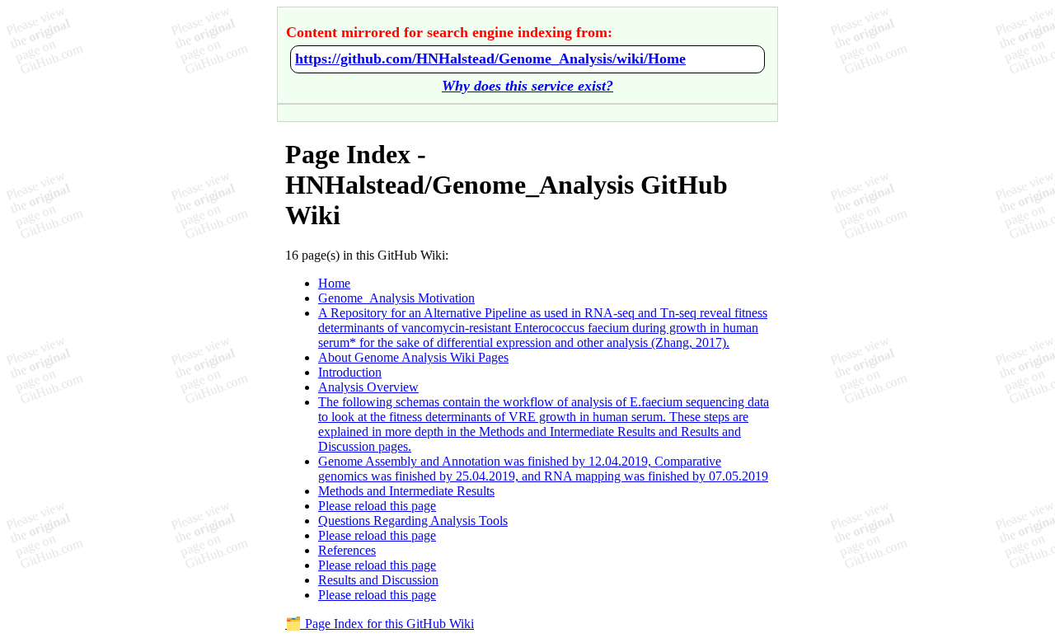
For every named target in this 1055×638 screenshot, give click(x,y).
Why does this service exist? (527, 85)
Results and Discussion (378, 580)
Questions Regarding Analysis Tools (413, 521)
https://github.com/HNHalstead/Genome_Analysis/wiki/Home (490, 58)
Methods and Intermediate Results (406, 491)
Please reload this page (377, 506)
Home (334, 283)
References (347, 550)
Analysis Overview (368, 387)
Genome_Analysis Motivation (396, 298)
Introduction (350, 372)
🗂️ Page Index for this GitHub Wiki (379, 624)
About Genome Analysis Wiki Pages (413, 357)
